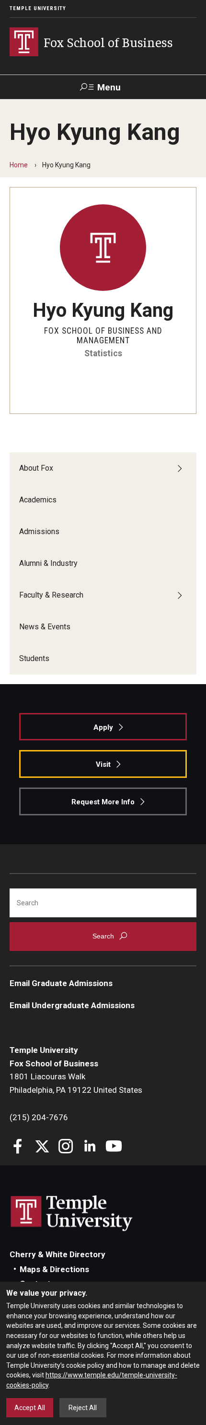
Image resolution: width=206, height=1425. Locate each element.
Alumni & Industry (48, 563)
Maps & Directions (54, 1269)
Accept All (29, 1408)
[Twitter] (42, 1147)
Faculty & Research (51, 595)
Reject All (83, 1408)
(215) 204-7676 (39, 1117)
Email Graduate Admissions (61, 983)
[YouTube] (113, 1147)
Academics (38, 499)
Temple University (38, 8)
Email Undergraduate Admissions (72, 1005)
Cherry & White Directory (57, 1254)
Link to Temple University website (72, 1213)
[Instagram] (65, 1147)
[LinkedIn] (89, 1147)
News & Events (44, 626)
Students (34, 658)
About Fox (36, 468)
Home (19, 165)
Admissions (39, 531)
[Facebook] (18, 1147)
